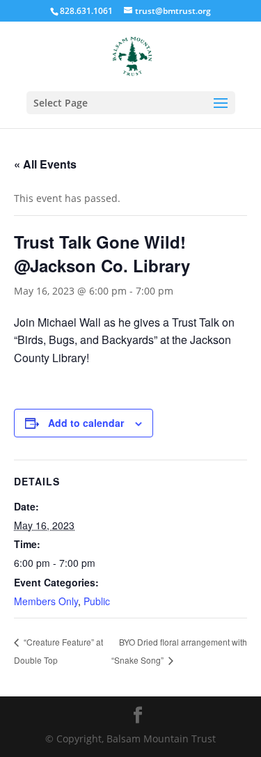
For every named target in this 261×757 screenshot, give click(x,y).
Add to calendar (86, 423)
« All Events (45, 164)
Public (97, 601)
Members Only (46, 601)
